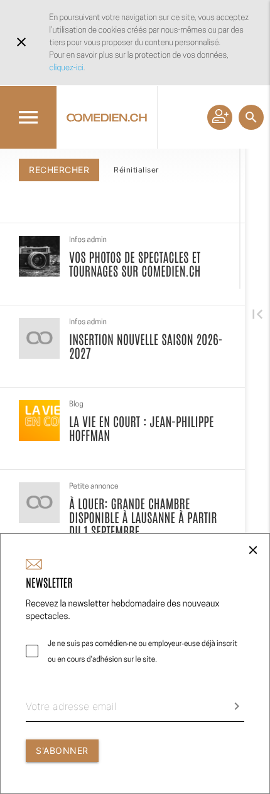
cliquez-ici (67, 67)
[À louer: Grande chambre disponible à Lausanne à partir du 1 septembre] (39, 502)
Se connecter (219, 117)
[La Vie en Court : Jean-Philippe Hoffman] (39, 420)
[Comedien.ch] (107, 117)
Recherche (251, 117)
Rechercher (59, 169)
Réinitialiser (136, 169)
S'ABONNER (62, 750)
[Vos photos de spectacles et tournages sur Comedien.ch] (39, 256)
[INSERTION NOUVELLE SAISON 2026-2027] (39, 338)
